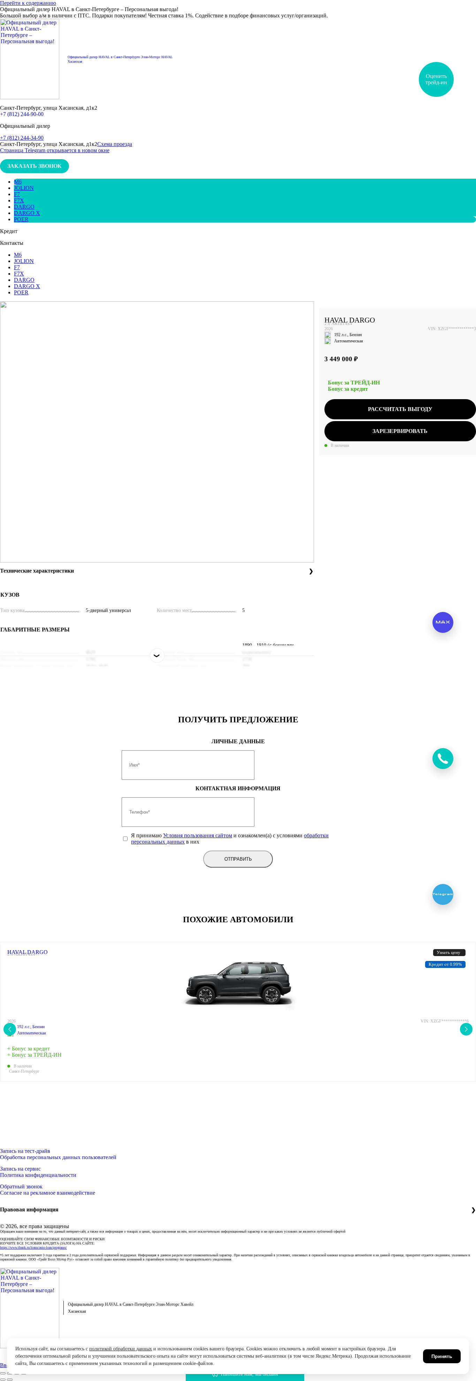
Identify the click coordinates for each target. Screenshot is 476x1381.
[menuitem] (18, 182)
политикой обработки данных (120, 1348)
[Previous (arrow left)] (3, 1380)
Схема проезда (114, 144)
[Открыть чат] (442, 758)
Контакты (11, 243)
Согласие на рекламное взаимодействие (47, 1193)
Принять (441, 1356)
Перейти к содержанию (28, 3)
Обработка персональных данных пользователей (58, 1157)
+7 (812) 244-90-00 (22, 114)
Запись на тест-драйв (25, 1151)
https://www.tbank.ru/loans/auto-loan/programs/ (33, 1247)
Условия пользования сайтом (197, 835)
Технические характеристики (37, 571)
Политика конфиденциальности (38, 1175)
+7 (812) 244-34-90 (22, 138)
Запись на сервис (20, 1169)
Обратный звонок (21, 1186)
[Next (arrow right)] (10, 1380)
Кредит (8, 231)
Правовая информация (29, 1209)
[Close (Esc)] (3, 1373)
